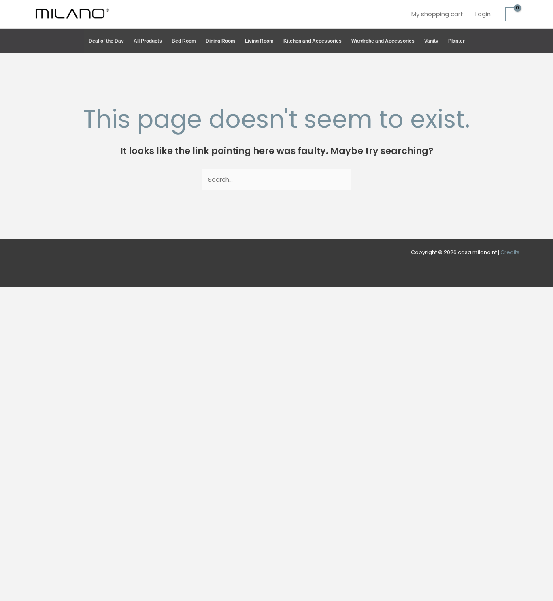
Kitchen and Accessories (312, 41)
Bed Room (184, 41)
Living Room (259, 41)
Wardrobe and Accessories (383, 41)
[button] (515, 41)
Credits (509, 252)
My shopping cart (437, 14)
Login (483, 14)
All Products (148, 41)
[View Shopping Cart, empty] (512, 14)
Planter (456, 41)
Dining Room (220, 41)
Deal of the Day (106, 41)
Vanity (431, 41)
